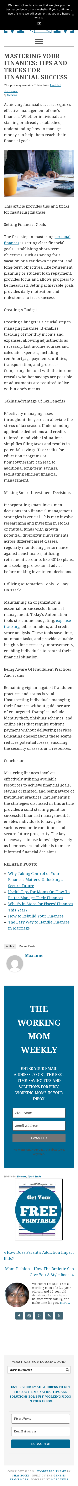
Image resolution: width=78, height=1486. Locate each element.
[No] (73, 15)
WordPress (59, 1479)
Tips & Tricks (34, 1176)
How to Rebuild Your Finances (36, 916)
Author (10, 946)
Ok (39, 23)
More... (65, 1302)
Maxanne (34, 955)
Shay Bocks (21, 1475)
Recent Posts (27, 946)
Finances (21, 1176)
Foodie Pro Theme (51, 1471)
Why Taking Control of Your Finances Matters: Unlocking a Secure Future (35, 879)
